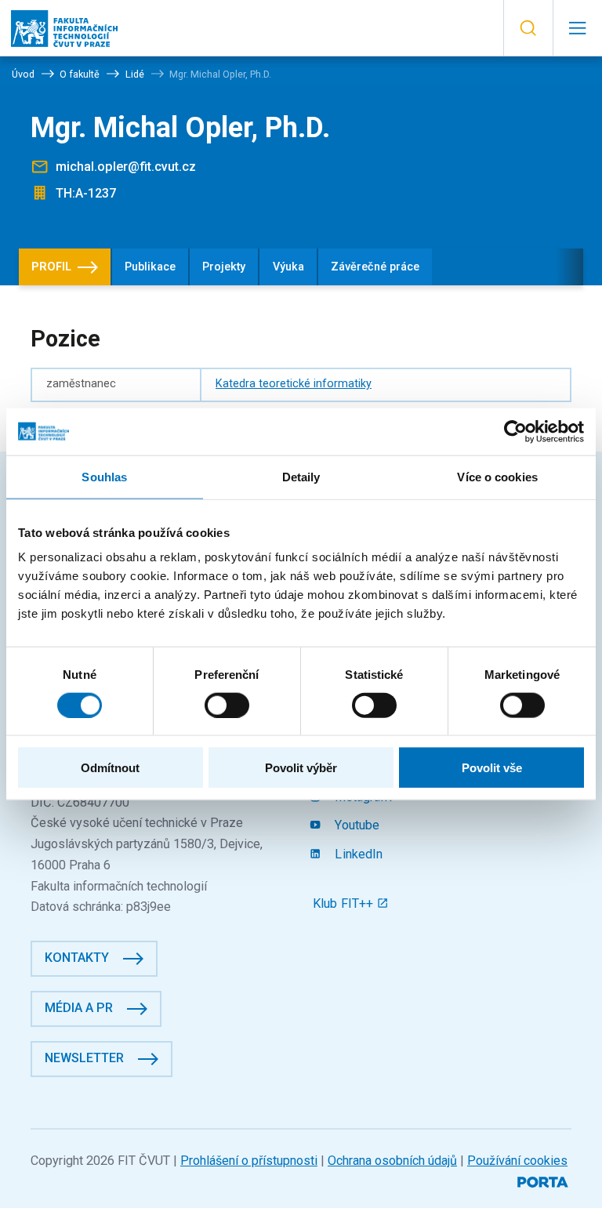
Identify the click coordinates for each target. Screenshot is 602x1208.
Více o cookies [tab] (497, 476)
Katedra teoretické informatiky (294, 383)
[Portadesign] (544, 1180)
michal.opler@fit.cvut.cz (126, 166)
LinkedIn (357, 854)
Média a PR (79, 1007)
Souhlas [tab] (104, 476)
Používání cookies (517, 1160)
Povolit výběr (301, 767)
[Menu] (577, 28)
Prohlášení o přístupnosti (248, 1160)
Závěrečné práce (375, 267)
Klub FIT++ (345, 903)
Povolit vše (492, 767)
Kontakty (77, 957)
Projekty (223, 267)
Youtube (355, 825)
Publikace (150, 267)
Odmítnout (110, 767)
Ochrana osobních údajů (392, 1160)
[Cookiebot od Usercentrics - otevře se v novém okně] (515, 431)
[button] (528, 28)
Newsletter (84, 1057)
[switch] (227, 704)
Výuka (288, 267)
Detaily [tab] (301, 476)
